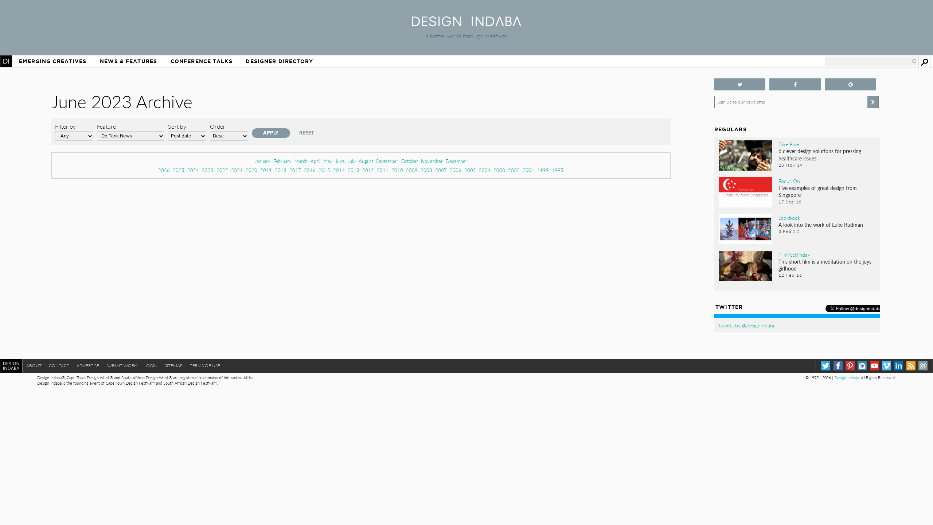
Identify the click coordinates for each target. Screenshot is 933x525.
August (366, 161)
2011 (383, 170)
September (387, 161)
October (409, 161)
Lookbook (789, 217)
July (352, 161)
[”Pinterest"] (850, 84)
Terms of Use (205, 365)
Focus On (789, 180)
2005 (470, 170)
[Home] (466, 24)
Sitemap (174, 365)
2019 (266, 170)
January (262, 161)
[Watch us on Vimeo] (886, 365)
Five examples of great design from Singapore (817, 191)
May (327, 161)
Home (6, 61)
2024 (193, 170)
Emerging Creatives (52, 61)
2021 (237, 170)
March (301, 161)
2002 (514, 170)
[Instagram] (862, 365)
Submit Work (121, 365)
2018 (280, 170)
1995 (557, 170)
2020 (251, 170)
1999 (543, 170)
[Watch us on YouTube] (874, 365)
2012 (368, 170)
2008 (426, 170)
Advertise (88, 365)
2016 (310, 170)
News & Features (128, 61)
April (315, 161)
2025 (178, 170)
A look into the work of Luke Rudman (820, 224)
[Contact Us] (923, 365)
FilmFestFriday (794, 254)
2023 (208, 170)
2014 (339, 170)
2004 (485, 170)
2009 (412, 170)
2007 (441, 170)
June (340, 161)
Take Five (788, 144)
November (432, 161)
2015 (324, 170)
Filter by (65, 126)
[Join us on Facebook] (795, 84)
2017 (295, 170)
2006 (455, 170)
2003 (499, 170)
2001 (528, 170)
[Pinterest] (850, 365)
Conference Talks (202, 61)
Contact (59, 365)
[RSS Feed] (911, 365)
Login (150, 365)
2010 (397, 170)
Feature (106, 126)
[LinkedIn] (898, 365)
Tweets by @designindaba (747, 325)
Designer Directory (279, 61)
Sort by (177, 126)
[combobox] (871, 61)
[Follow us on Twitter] (740, 84)
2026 (164, 170)
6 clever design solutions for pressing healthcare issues (819, 154)
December (456, 161)
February (282, 161)
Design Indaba (846, 377)
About (34, 365)
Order (217, 126)
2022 (222, 170)
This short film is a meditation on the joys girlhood (824, 265)
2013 (353, 170)
